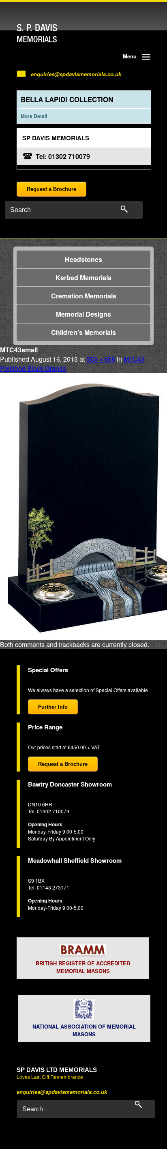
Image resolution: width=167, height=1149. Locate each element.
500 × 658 (100, 359)
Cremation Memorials (83, 295)
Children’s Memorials (83, 332)
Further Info (53, 707)
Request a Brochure (51, 189)
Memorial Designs (83, 314)
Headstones (83, 259)
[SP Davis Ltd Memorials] (53, 33)
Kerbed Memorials (83, 277)
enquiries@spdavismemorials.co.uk (76, 74)
